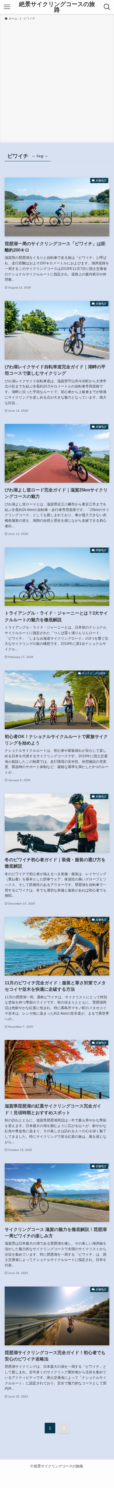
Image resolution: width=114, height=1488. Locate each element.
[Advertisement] (57, 80)
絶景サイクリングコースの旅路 (57, 7)
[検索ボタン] (107, 7)
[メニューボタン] (7, 7)
